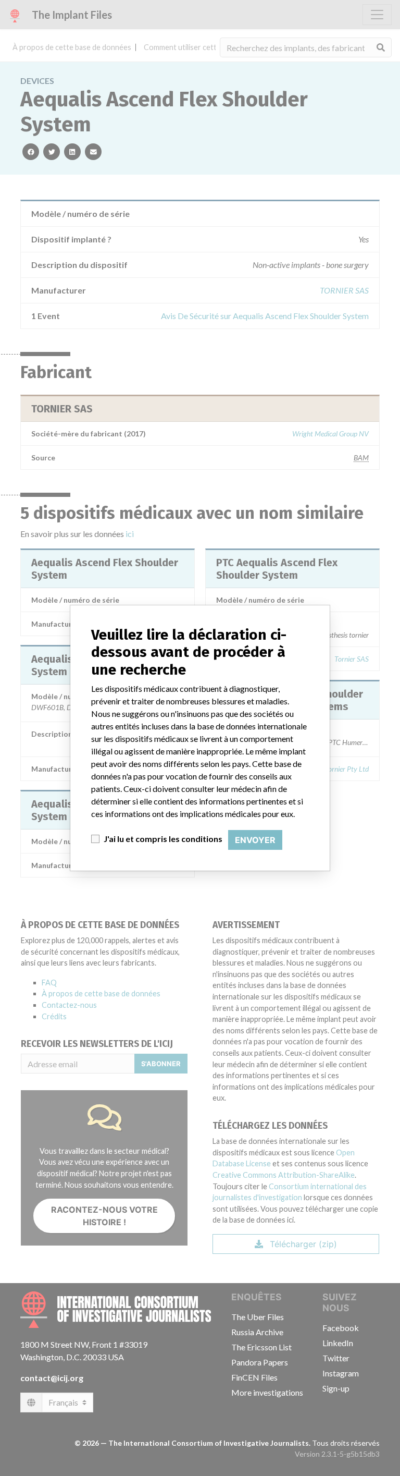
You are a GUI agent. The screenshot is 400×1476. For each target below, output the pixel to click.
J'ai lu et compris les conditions (163, 839)
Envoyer (255, 840)
